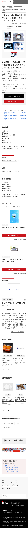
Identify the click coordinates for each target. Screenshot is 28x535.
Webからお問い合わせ (14, 96)
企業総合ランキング (6, 488)
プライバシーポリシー (15, 502)
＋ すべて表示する (14, 87)
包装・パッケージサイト (11, 466)
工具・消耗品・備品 (8, 423)
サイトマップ (15, 486)
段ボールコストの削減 (12, 471)
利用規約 (12, 505)
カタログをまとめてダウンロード (12, 207)
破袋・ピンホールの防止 (12, 468)
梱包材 (18, 423)
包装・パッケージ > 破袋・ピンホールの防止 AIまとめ (15, 113)
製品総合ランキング (6, 486)
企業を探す (11, 482)
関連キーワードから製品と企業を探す (13, 441)
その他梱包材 (6, 428)
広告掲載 (12, 507)
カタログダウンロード (14, 236)
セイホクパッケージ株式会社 (14, 26)
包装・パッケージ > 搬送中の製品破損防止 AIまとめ (15, 116)
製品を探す (4, 482)
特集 (16, 482)
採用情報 (22, 505)
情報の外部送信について (15, 503)
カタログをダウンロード (14, 102)
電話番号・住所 (10, 309)
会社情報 (17, 505)
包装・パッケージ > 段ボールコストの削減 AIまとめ (15, 119)
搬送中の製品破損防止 (12, 469)
